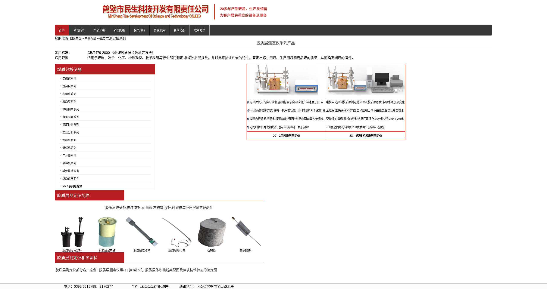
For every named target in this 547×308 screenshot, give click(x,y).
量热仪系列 (69, 86)
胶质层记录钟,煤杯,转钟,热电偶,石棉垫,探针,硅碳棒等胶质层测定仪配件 (159, 208)
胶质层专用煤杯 (72, 250)
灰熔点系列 (69, 93)
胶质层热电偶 (176, 250)
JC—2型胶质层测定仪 (286, 135)
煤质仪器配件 (70, 178)
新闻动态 (179, 30)
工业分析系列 (70, 132)
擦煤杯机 (136, 270)
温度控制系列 (70, 124)
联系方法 (199, 30)
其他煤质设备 (70, 170)
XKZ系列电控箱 (72, 186)
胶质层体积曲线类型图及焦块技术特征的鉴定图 (181, 270)
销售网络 (119, 30)
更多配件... (246, 250)
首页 (62, 30)
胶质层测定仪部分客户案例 (76, 270)
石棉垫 (211, 250)
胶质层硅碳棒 (142, 250)
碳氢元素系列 (70, 117)
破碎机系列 (69, 163)
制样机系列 (69, 140)
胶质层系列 (69, 101)
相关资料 (139, 30)
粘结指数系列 (70, 109)
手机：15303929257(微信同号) (150, 286)
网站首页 (75, 38)
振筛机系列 (69, 147)
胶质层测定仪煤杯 (112, 270)
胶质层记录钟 (107, 250)
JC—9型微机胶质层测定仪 (365, 135)
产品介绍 (99, 30)
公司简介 (79, 30)
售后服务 (159, 30)
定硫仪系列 (69, 78)
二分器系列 (69, 155)
